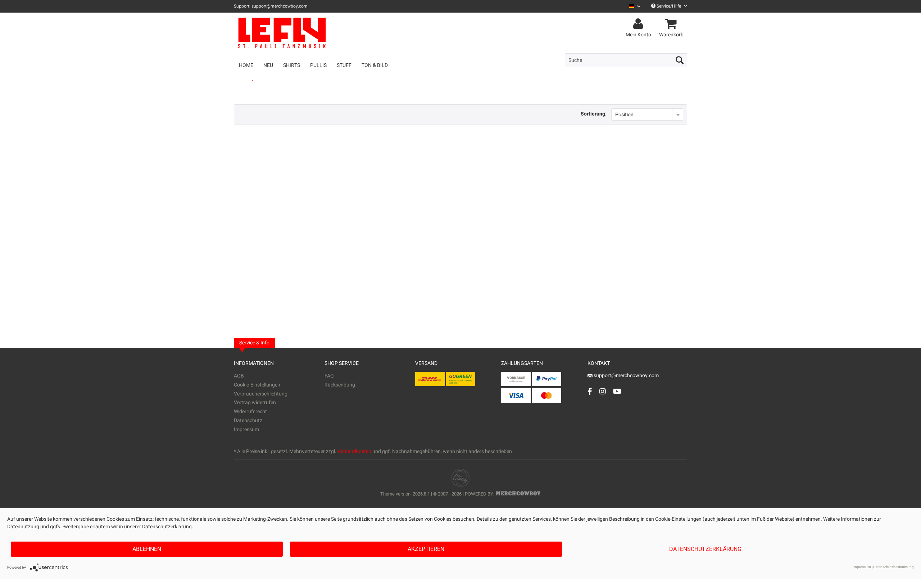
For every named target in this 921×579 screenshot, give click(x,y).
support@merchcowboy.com (626, 375)
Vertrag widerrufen (255, 402)
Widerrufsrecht (250, 411)
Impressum (246, 429)
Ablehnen (146, 549)
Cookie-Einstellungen (257, 385)
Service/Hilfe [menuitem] (668, 6)
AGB (239, 376)
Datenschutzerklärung (705, 549)
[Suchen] (679, 60)
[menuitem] (632, 6)
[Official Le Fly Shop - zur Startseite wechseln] (309, 33)
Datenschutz (248, 420)
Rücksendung (340, 385)
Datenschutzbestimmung (893, 567)
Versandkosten (354, 451)
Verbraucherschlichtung (260, 394)
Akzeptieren (426, 549)
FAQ (329, 376)
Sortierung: (594, 114)
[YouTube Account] (617, 391)
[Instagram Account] (602, 391)
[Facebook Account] (589, 391)
